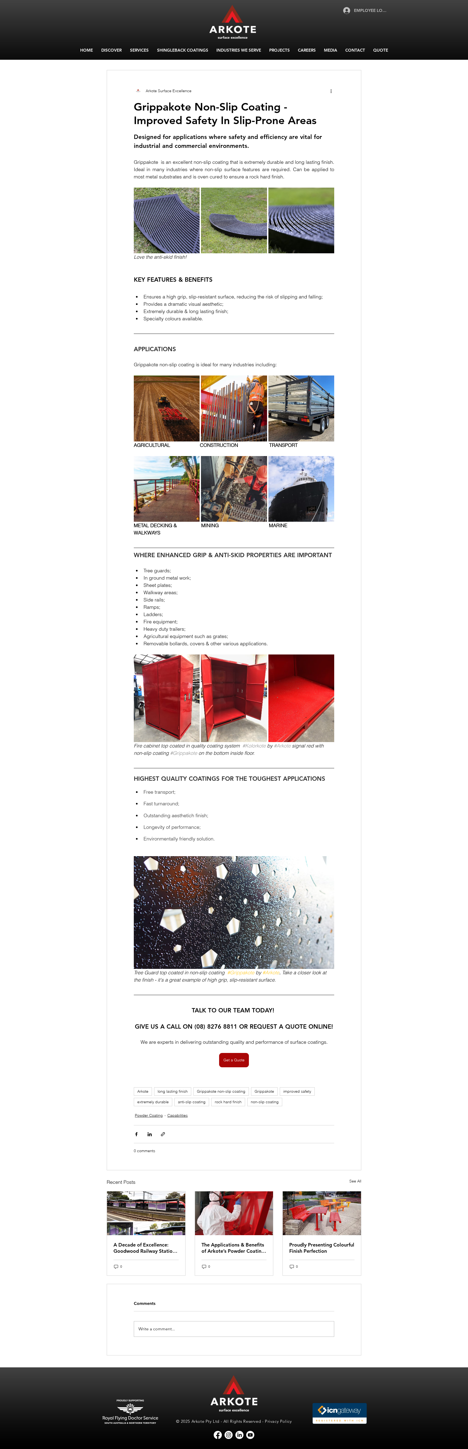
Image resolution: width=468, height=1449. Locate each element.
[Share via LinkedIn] (149, 1134)
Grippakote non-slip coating (221, 1091)
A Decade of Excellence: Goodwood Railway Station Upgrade (144, 1248)
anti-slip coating (192, 1101)
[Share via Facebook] (136, 1134)
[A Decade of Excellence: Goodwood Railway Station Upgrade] (146, 1213)
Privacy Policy (278, 1421)
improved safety (297, 1091)
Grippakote (264, 1091)
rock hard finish (228, 1101)
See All (355, 1181)
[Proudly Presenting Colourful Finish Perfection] (322, 1213)
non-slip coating (265, 1101)
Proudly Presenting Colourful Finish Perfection (321, 1248)
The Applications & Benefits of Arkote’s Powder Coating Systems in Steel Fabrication (233, 1248)
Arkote (142, 1091)
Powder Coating (149, 1115)
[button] (111, 50)
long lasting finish (173, 1091)
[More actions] (331, 91)
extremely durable (153, 1101)
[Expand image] (167, 220)
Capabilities (177, 1115)
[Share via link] (162, 1134)
